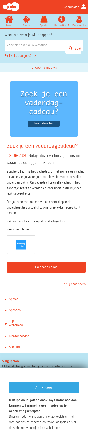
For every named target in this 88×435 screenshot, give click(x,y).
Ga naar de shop (46, 267)
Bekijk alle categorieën (19, 56)
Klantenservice (79, 25)
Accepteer (44, 387)
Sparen (26, 25)
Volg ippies (10, 361)
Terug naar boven (73, 284)
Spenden (44, 25)
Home (9, 25)
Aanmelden (71, 7)
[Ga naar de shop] (21, 244)
